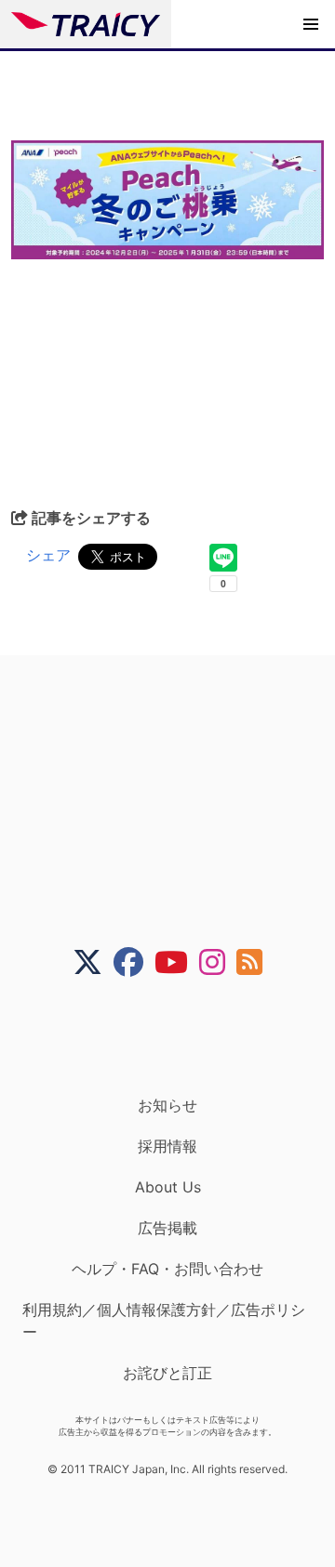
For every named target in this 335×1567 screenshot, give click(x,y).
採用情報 (167, 1146)
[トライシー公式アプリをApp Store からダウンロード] (179, 1036)
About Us (168, 1187)
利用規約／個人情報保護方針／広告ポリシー (163, 1320)
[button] (311, 24)
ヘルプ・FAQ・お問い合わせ (167, 1268)
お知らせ (167, 1105)
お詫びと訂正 (167, 1372)
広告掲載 (167, 1227)
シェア (48, 555)
